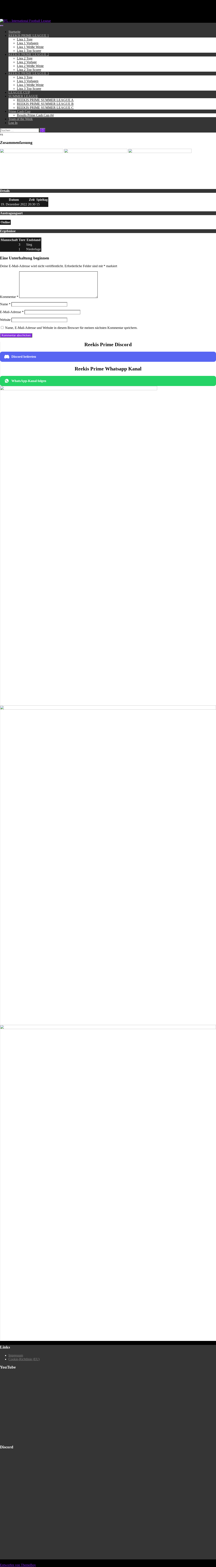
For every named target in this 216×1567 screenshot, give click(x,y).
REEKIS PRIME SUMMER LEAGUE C (45, 107)
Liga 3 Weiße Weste (30, 85)
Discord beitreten (23, 356)
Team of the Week (20, 119)
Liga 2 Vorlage (27, 62)
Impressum (15, 1355)
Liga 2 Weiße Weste (30, 66)
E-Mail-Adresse (12, 312)
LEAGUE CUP (19, 92)
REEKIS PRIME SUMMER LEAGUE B (45, 104)
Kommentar (9, 297)
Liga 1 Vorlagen (27, 43)
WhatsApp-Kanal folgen (28, 381)
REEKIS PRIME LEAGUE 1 (28, 35)
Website (5, 320)
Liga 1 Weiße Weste (30, 47)
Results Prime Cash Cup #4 (35, 115)
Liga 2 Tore (24, 58)
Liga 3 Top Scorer (29, 88)
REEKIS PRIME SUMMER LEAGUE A (45, 100)
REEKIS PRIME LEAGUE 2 (28, 54)
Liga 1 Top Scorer (29, 50)
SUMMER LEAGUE (23, 96)
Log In (13, 123)
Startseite (14, 32)
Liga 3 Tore (24, 77)
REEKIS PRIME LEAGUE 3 (28, 73)
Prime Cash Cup (19, 111)
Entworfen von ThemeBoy (18, 1565)
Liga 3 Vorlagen (27, 81)
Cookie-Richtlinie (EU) (24, 1359)
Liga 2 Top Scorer (29, 69)
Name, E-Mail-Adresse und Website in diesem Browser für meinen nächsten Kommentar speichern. (71, 328)
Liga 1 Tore (24, 39)
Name (5, 304)
